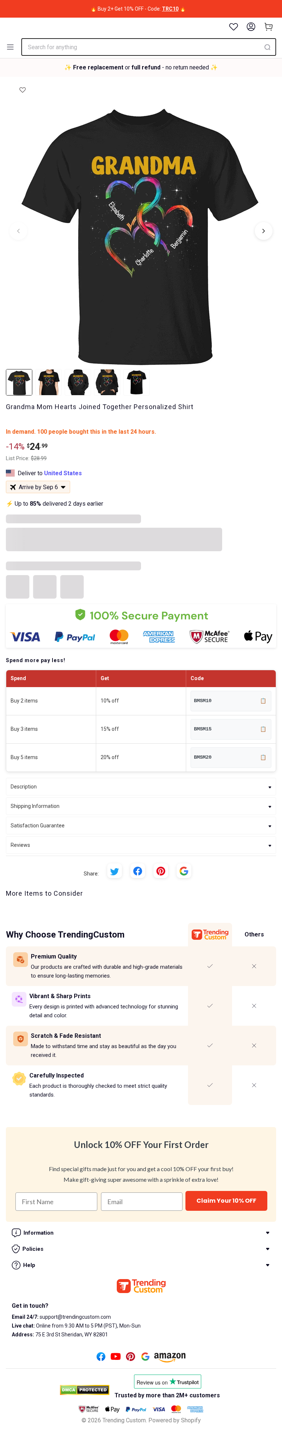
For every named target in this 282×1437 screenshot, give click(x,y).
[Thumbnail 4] (107, 382)
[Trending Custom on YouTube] (116, 1358)
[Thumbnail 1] (19, 382)
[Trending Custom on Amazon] (170, 1359)
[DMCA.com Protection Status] (84, 1390)
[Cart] (268, 26)
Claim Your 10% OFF (226, 1200)
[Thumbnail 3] (78, 382)
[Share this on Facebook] (137, 870)
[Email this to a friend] (184, 870)
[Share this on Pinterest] (160, 870)
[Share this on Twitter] (114, 870)
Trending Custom (124, 1420)
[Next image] (263, 231)
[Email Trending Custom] (145, 1358)
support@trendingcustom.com (75, 1317)
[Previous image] (18, 231)
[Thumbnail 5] (136, 382)
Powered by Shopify (174, 1420)
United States (63, 473)
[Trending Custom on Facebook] (101, 1358)
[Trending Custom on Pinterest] (130, 1358)
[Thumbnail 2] (48, 382)
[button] (22, 87)
